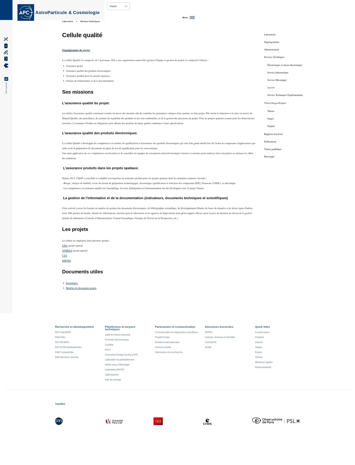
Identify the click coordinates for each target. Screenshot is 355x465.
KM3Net (66, 260)
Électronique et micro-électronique (284, 65)
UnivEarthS (210, 342)
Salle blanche (112, 374)
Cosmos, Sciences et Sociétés (220, 337)
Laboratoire (67, 21)
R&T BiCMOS (62, 342)
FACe (108, 350)
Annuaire (259, 337)
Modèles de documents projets (81, 288)
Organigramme (271, 42)
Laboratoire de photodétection (119, 359)
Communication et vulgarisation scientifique (176, 332)
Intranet (258, 342)
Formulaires (72, 283)
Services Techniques (90, 21)
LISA (65, 245)
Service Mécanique (277, 80)
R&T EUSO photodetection (68, 347)
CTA (64, 255)
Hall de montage (113, 379)
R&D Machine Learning (66, 357)
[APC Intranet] (7, 65)
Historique (269, 156)
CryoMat (109, 345)
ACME (208, 347)
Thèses (270, 111)
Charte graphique (272, 149)
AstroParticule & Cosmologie (67, 12)
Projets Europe (162, 337)
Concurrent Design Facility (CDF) (121, 354)
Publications (270, 141)
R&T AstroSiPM (63, 332)
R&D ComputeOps (64, 352)
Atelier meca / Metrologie (117, 364)
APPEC (209, 332)
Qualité (271, 87)
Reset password (263, 367)
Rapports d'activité (273, 134)
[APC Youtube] (7, 45)
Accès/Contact (262, 332)
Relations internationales (167, 342)
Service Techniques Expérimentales (285, 95)
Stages (270, 118)
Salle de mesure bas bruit (117, 335)
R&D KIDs (60, 337)
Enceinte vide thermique (117, 340)
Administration (271, 49)
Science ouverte (163, 347)
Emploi (271, 126)
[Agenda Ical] (7, 52)
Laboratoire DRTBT (114, 369)
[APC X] (7, 39)
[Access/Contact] (7, 58)
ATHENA (67, 250)
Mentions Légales (263, 362)
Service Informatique (277, 72)
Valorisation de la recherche (168, 352)
